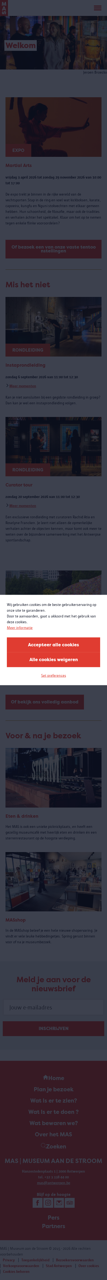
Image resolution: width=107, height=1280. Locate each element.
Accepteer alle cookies (53, 644)
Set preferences (53, 676)
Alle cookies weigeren (53, 659)
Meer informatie (20, 628)
